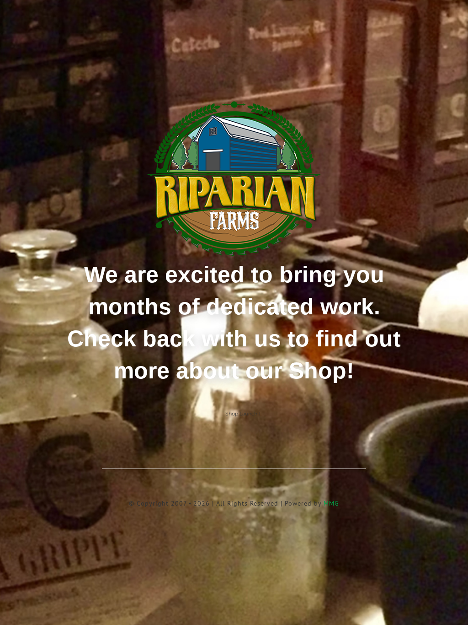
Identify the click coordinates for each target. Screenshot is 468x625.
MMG (331, 503)
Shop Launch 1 (243, 413)
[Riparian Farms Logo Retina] (234, 101)
